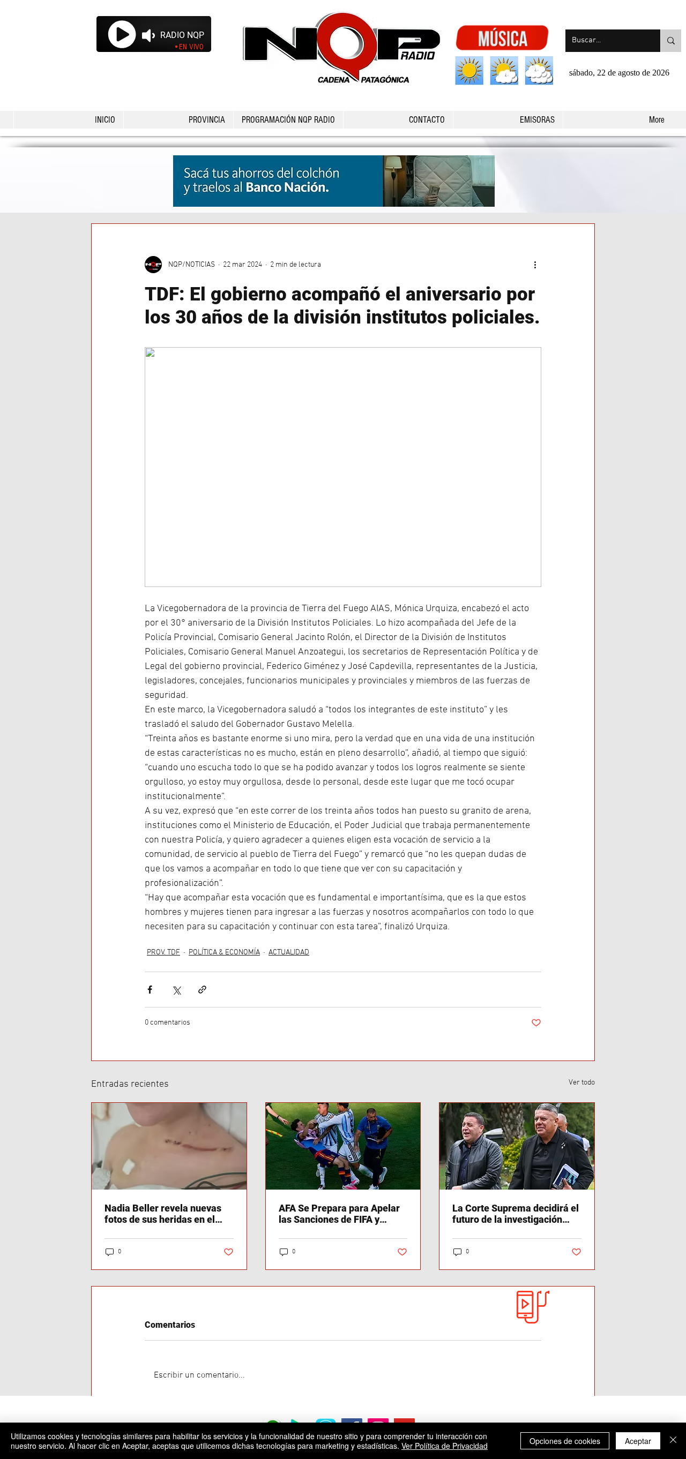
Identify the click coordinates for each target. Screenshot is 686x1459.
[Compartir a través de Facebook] (150, 989)
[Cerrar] (673, 1440)
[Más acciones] (534, 264)
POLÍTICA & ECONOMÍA (224, 952)
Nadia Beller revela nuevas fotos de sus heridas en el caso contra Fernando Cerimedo (163, 1213)
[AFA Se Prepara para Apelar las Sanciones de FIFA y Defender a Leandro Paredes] (343, 1146)
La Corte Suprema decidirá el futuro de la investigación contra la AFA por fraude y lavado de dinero (515, 1213)
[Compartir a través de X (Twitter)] (176, 989)
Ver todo (582, 1082)
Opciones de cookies (565, 1440)
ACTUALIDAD (289, 952)
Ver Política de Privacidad (444, 1445)
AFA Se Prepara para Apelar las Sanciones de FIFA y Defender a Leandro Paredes (341, 1213)
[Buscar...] (670, 40)
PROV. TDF (163, 952)
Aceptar (638, 1440)
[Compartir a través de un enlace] (202, 989)
